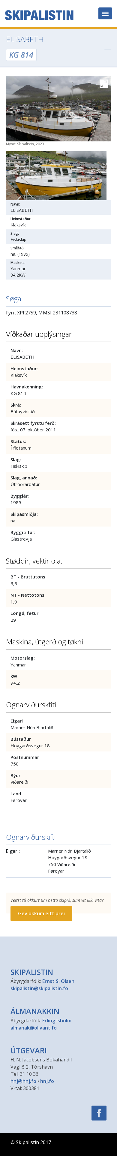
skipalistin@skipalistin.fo (39, 988)
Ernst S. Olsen (58, 981)
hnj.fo (47, 1081)
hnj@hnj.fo (23, 1081)
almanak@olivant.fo (33, 1027)
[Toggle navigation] (105, 13)
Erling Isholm (56, 1020)
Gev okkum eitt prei (41, 913)
